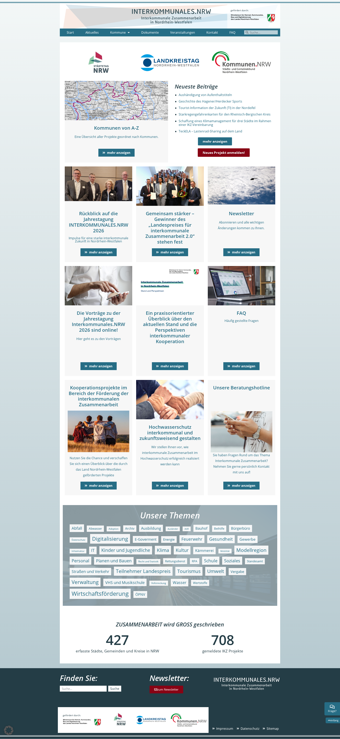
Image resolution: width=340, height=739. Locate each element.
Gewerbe (247, 539)
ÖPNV (140, 594)
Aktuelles (92, 32)
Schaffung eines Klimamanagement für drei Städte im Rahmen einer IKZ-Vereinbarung (225, 123)
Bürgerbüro (240, 528)
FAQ (232, 32)
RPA (194, 561)
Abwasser (95, 529)
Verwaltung (85, 582)
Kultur (182, 550)
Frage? (332, 711)
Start (70, 32)
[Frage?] (332, 707)
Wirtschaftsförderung (100, 594)
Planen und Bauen (114, 560)
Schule (210, 561)
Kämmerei (204, 550)
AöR (187, 528)
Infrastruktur (78, 551)
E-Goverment (145, 539)
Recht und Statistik (148, 561)
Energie (169, 539)
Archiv (129, 528)
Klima (163, 550)
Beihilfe (219, 529)
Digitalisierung (110, 538)
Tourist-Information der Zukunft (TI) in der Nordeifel (217, 108)
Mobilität (225, 551)
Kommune (118, 32)
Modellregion (251, 550)
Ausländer (173, 528)
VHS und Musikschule (125, 582)
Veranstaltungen (182, 32)
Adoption (113, 528)
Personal (80, 560)
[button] (8, 730)
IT (93, 550)
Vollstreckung (158, 583)
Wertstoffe (200, 583)
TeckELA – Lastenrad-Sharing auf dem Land (210, 131)
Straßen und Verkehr (90, 571)
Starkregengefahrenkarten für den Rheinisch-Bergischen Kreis (225, 114)
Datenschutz (78, 539)
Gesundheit (221, 539)
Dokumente (150, 32)
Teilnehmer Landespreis (143, 571)
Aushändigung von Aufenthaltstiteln (205, 95)
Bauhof (201, 528)
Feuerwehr (191, 539)
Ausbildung (151, 528)
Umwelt (215, 571)
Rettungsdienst (175, 561)
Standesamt (255, 561)
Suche (114, 688)
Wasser (179, 582)
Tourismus (188, 571)
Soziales (232, 561)
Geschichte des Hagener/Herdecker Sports (210, 101)
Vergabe (237, 571)
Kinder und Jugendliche (125, 550)
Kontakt (212, 32)
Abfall (77, 528)
